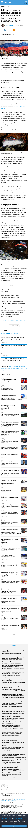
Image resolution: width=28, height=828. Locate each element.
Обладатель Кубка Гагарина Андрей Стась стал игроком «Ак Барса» (14, 686)
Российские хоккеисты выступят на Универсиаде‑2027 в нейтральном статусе (12, 654)
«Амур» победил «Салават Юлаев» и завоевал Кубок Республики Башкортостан (13, 672)
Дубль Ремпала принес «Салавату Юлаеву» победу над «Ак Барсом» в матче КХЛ (12, 359)
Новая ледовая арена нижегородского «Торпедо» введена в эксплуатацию (11, 726)
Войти (25, 3)
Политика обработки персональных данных (10, 789)
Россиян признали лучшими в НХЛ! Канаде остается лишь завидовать (13, 719)
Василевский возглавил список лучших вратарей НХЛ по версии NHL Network (12, 732)
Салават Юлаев (9, 333)
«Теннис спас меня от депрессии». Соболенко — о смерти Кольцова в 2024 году (14, 755)
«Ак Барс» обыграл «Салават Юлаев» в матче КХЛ (13, 346)
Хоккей (4, 6)
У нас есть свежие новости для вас (14, 320)
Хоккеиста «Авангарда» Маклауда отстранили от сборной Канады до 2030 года (13, 766)
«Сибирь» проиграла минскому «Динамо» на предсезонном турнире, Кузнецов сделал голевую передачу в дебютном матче (13, 715)
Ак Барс (3, 333)
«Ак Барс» (16, 106)
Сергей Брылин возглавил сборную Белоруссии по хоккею (11, 676)
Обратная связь (4, 785)
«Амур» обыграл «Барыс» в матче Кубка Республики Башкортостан (12, 703)
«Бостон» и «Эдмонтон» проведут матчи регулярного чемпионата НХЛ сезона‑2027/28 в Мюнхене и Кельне (14, 691)
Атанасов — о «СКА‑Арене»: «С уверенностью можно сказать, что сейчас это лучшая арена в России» (14, 744)
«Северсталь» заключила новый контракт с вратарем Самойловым (13, 698)
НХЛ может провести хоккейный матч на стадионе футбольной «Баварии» (12, 666)
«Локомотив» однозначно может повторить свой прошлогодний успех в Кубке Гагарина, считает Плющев (14, 368)
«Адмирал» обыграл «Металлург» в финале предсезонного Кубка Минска (12, 729)
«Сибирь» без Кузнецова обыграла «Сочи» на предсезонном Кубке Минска (13, 751)
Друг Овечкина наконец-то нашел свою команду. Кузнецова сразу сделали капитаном (14, 710)
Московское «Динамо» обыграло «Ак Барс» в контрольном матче (13, 679)
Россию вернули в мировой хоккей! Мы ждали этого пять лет (13, 650)
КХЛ (9, 6)
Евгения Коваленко (9, 25)
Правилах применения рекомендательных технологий (13, 800)
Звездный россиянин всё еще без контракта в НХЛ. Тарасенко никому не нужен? (13, 748)
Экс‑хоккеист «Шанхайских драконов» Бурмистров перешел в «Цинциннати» (12, 662)
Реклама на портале (5, 787)
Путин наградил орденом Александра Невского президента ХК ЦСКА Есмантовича (13, 770)
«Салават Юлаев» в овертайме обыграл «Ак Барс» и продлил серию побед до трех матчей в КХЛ (13, 339)
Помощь (3, 784)
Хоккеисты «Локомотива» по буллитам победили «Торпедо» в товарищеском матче (13, 707)
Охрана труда (4, 788)
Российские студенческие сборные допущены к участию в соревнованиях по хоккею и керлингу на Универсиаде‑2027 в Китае (14, 658)
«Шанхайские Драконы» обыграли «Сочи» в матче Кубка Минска (13, 722)
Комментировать (14, 325)
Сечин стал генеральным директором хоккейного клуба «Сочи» (11, 763)
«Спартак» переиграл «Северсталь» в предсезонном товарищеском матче (11, 736)
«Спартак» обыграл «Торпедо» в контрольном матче (13, 683)
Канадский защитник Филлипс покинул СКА (13, 701)
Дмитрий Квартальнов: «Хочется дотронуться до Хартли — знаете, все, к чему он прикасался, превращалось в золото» (14, 759)
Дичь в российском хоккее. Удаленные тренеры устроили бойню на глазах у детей (13, 694)
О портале (3, 786)
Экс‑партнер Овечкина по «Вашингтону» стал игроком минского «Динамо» (13, 739)
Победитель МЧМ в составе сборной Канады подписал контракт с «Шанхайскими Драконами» (13, 774)
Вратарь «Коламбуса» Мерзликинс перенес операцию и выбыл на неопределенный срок (13, 669)
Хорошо (14, 825)
